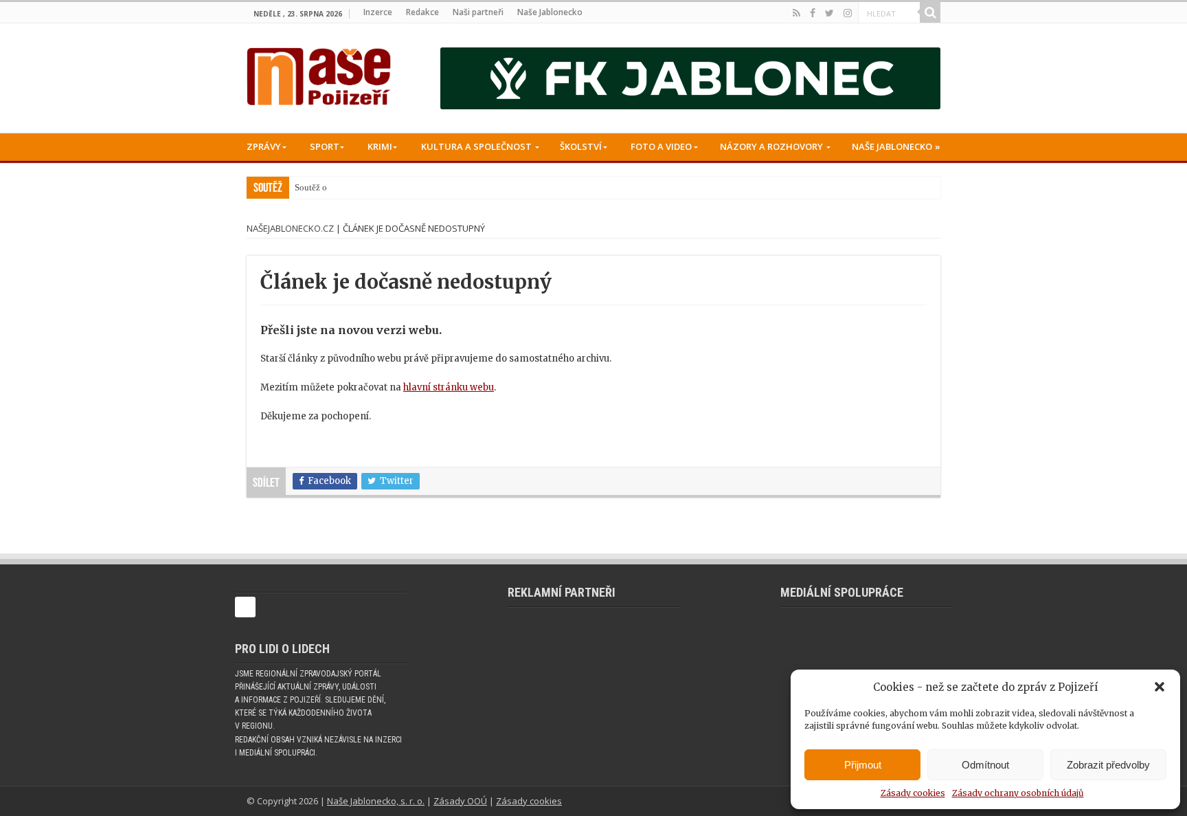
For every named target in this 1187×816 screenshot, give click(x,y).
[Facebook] (813, 13)
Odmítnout (985, 765)
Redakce (422, 12)
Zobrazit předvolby (1108, 765)
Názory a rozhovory (771, 146)
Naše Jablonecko (550, 12)
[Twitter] (829, 13)
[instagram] (847, 13)
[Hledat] (930, 12)
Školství (581, 146)
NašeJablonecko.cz (290, 228)
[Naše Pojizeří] (319, 73)
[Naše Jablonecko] (245, 613)
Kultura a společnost (476, 146)
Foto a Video (661, 146)
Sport (324, 146)
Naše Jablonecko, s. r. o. (376, 801)
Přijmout (862, 765)
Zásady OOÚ (460, 801)
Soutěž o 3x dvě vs (330, 187)
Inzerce (377, 12)
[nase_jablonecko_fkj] (690, 78)
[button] (1159, 687)
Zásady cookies (913, 793)
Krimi (380, 146)
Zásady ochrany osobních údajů (1018, 793)
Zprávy (264, 146)
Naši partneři (478, 12)
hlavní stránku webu (448, 387)
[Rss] (796, 13)
